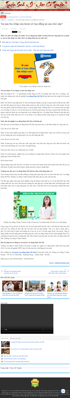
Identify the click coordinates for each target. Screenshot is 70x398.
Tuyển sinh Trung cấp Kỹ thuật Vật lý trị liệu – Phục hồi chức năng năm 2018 (28, 50)
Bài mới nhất (5, 338)
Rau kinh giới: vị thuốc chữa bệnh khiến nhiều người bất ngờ (57, 271)
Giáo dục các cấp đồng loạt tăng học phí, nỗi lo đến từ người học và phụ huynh (57, 295)
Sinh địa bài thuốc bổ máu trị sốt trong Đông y (14, 358)
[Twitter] (36, 389)
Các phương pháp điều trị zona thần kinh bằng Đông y (19, 17)
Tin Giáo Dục (10, 19)
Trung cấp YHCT (39, 390)
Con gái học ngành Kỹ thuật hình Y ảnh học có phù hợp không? (23, 46)
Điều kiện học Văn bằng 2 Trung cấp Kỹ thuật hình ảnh (20, 42)
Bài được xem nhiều (15, 338)
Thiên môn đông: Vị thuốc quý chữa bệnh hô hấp (15, 356)
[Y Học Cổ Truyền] (35, 5)
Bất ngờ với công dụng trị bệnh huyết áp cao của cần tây (12, 271)
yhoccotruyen (5, 28)
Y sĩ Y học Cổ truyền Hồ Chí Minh (15, 390)
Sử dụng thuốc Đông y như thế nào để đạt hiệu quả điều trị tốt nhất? (27, 342)
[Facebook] (35, 389)
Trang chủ (3, 19)
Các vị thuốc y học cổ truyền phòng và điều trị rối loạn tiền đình (26, 349)
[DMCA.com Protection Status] (35, 383)
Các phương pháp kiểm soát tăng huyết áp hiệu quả (16, 361)
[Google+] (33, 389)
